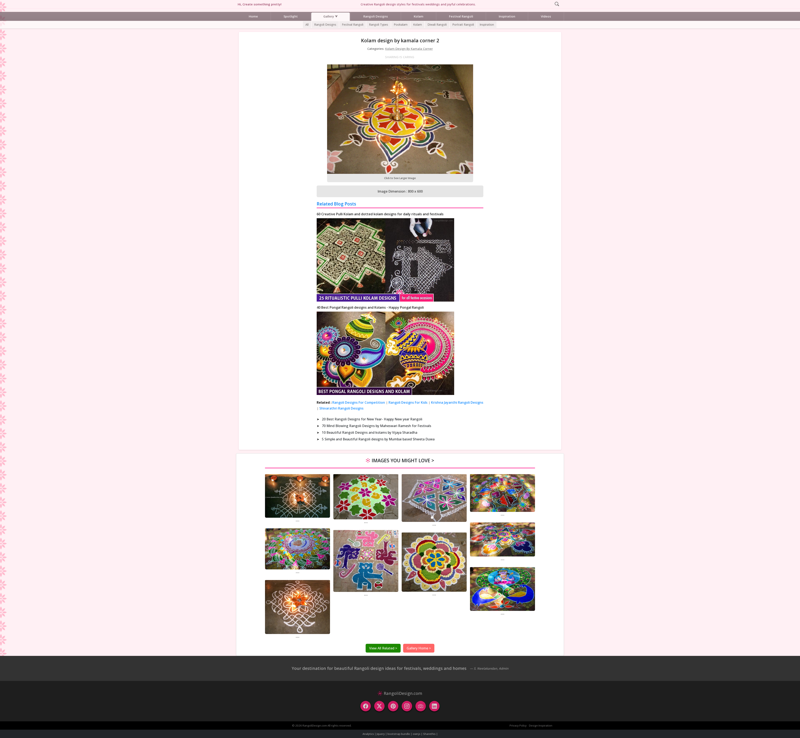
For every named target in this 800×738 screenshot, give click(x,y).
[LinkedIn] (434, 706)
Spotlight (291, 16)
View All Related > (383, 648)
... (297, 520)
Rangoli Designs (375, 16)
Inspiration (507, 16)
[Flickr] (420, 706)
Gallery (328, 16)
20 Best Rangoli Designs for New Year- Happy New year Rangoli (372, 419)
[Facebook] (365, 706)
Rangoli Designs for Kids (408, 402)
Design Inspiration (540, 725)
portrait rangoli (463, 24)
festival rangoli (352, 24)
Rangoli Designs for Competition (358, 402)
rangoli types (378, 24)
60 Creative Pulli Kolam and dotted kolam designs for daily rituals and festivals (380, 214)
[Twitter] (379, 706)
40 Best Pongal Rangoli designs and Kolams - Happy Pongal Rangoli (370, 307)
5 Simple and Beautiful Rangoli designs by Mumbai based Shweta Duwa (378, 439)
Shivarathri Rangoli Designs (341, 408)
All (307, 24)
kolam (417, 24)
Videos (546, 16)
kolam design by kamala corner (409, 48)
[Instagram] (407, 706)
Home (253, 16)
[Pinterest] (393, 706)
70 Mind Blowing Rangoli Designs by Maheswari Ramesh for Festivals (376, 426)
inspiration (487, 24)
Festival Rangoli (461, 16)
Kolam (418, 16)
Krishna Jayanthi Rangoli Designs (457, 402)
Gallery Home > (419, 648)
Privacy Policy (518, 725)
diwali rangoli (437, 24)
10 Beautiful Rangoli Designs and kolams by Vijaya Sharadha (369, 432)
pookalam (401, 24)
